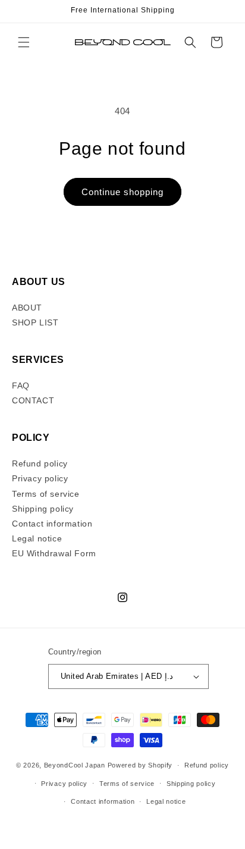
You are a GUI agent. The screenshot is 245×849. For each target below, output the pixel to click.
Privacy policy (40, 478)
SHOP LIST (35, 322)
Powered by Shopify (140, 765)
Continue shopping (122, 192)
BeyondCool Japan (74, 765)
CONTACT (33, 400)
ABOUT (27, 307)
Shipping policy (43, 508)
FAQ (21, 385)
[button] (24, 42)
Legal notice (37, 538)
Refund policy (40, 463)
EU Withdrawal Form (54, 553)
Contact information (52, 523)
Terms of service (46, 494)
